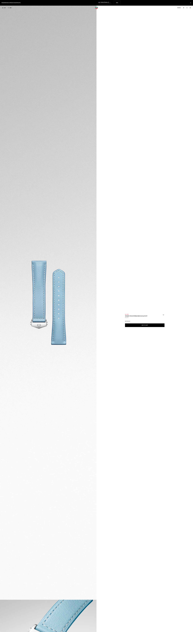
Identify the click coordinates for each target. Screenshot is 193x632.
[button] (187, 8)
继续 (118, 2)
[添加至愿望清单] (163, 315)
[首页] (96, 8)
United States (104, 2)
